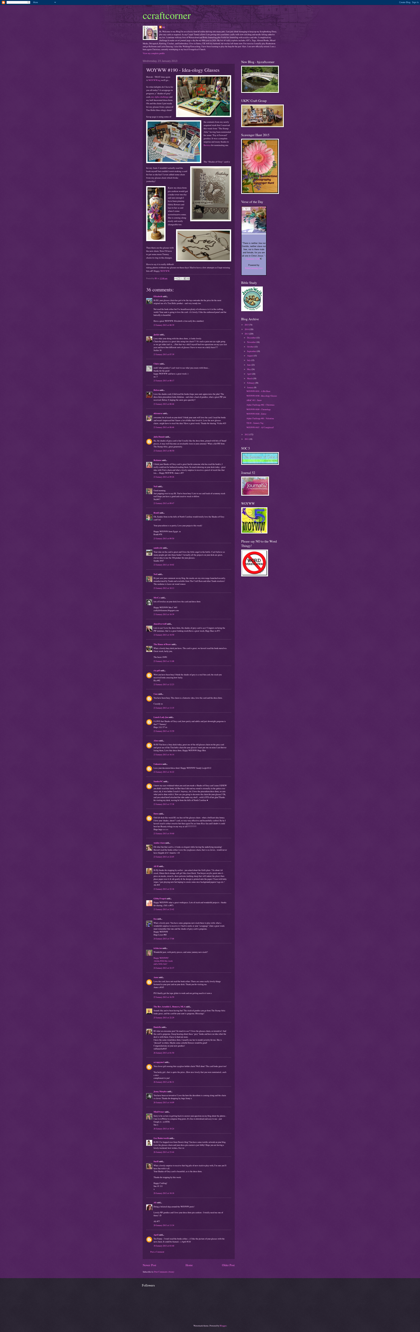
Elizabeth (158, 296)
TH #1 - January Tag (254, 422)
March (250, 378)
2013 (247, 333)
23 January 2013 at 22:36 (164, 888)
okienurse (158, 413)
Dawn (156, 813)
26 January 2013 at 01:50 (164, 1052)
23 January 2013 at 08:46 (164, 403)
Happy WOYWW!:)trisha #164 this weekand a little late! (163, 960)
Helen (156, 390)
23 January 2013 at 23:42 (164, 909)
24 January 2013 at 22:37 (164, 967)
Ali (155, 1202)
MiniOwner (159, 1111)
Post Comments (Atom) (164, 1271)
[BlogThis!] (178, 278)
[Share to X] (182, 278)
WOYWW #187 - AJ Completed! (260, 427)
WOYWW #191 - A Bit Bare (258, 391)
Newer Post (149, 1265)
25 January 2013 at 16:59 (164, 997)
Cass (156, 693)
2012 (247, 434)
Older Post (228, 1265)
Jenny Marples (160, 1091)
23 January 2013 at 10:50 (164, 634)
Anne (156, 977)
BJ (163, 27)
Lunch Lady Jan (161, 717)
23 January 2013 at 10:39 (164, 614)
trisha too (158, 948)
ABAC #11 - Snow (254, 400)
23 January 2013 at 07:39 (164, 354)
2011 (247, 439)
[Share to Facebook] (185, 278)
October (250, 346)
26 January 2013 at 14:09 (164, 1102)
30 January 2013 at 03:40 (164, 1245)
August (250, 355)
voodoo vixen (159, 842)
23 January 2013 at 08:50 (164, 450)
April (156, 1234)
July (249, 360)
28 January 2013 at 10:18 (164, 1193)
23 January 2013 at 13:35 (164, 707)
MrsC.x (157, 597)
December (251, 337)
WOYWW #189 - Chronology (258, 409)
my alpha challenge (160, 96)
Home (189, 1265)
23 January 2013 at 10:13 (164, 588)
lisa (155, 918)
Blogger (223, 1325)
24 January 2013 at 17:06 (164, 938)
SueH (156, 1161)
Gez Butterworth (161, 1138)
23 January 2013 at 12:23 (164, 684)
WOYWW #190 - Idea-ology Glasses (261, 395)
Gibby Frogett (160, 898)
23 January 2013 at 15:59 (164, 731)
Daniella (157, 1027)
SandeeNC (158, 781)
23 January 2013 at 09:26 (164, 476)
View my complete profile (154, 53)
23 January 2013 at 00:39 (164, 324)
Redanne (157, 460)
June (249, 364)
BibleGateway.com (254, 268)
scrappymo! (159, 1062)
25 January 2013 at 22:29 (164, 1017)
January (250, 387)
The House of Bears (162, 644)
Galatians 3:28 (252, 259)
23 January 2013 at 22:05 (164, 856)
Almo (156, 740)
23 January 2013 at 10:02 (164, 564)
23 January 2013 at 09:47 (164, 503)
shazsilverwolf (160, 623)
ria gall (157, 670)
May (249, 369)
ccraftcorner (167, 15)
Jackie (156, 334)
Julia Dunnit (159, 436)
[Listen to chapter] (261, 259)
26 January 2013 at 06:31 (164, 1081)
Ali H (156, 866)
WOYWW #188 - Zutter (256, 413)
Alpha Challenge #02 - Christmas (260, 404)
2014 (247, 329)
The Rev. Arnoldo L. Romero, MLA (169, 1006)
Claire (156, 363)
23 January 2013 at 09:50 (164, 538)
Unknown (158, 763)
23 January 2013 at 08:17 (164, 380)
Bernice (207, 145)
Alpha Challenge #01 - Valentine (260, 418)
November (251, 342)
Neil (155, 486)
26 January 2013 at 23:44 (164, 1152)
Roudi (156, 512)
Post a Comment (157, 1251)
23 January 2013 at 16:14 (164, 754)
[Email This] (175, 278)
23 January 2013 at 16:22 (164, 771)
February (251, 382)
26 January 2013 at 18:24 (164, 1128)
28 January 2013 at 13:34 (164, 1225)
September (252, 351)
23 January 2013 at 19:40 (164, 833)
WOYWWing (154, 80)
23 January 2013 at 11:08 (164, 661)
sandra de (158, 547)
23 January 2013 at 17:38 (164, 804)
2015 (247, 324)
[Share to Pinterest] (188, 278)
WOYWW (164, 270)
